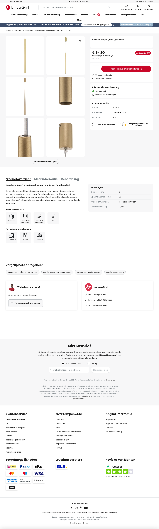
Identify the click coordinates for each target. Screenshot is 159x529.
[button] (25, 96)
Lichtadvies (71, 443)
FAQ (7, 423)
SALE (95, 15)
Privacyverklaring (114, 431)
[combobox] (75, 7)
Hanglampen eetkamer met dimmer (22, 272)
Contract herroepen (15, 419)
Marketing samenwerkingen (68, 431)
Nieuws (59, 448)
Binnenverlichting (29, 30)
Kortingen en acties (64, 435)
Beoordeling (70, 179)
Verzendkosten (13, 443)
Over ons (60, 419)
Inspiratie (60, 443)
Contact (9, 435)
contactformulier (87, 396)
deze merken (110, 380)
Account (9, 448)
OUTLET (144, 15)
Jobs (58, 427)
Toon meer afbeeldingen (45, 161)
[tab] (18, 179)
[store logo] (17, 7)
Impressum (111, 419)
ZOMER (96, 25)
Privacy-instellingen (49, 512)
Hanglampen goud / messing (88, 272)
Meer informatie (46, 179)
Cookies (109, 427)
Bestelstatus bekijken (15, 427)
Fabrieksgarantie (13, 452)
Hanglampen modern (115, 272)
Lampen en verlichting (13, 30)
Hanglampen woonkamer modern (57, 272)
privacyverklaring (79, 399)
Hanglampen (41, 30)
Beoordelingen (62, 439)
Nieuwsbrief (61, 423)
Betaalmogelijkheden (15, 439)
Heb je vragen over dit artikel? (138, 124)
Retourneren (11, 431)
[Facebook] (73, 507)
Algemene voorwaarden (117, 423)
